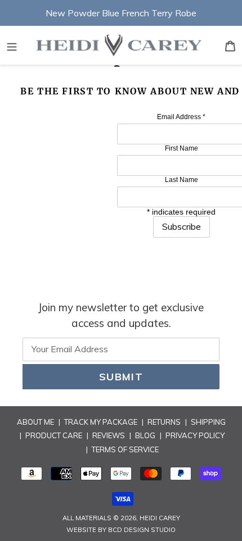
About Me (35, 421)
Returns (164, 421)
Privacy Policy (195, 435)
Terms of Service (125, 449)
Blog (145, 435)
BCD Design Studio (142, 530)
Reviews (108, 435)
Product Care (53, 435)
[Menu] (12, 45)
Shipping (208, 421)
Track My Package (100, 421)
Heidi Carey (160, 518)
